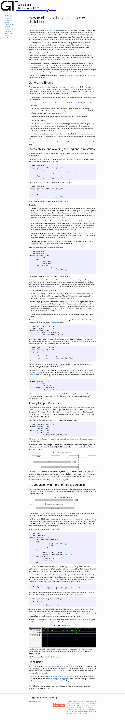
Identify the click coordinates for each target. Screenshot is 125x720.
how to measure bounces (61, 676)
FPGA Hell (8, 20)
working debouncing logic (52, 666)
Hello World (78, 103)
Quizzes (7, 27)
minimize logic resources (73, 519)
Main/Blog (8, 16)
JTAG (53, 91)
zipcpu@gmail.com (34, 701)
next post (34, 676)
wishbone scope (85, 67)
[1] (88, 117)
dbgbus (75, 372)
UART (58, 91)
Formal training (9, 24)
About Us (8, 18)
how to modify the (53, 679)
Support (9, 38)
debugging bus (71, 67)
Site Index (8, 31)
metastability (77, 280)
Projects (7, 29)
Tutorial (7, 22)
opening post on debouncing (81, 620)
